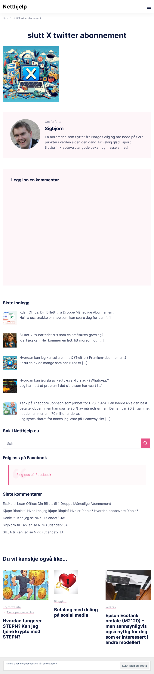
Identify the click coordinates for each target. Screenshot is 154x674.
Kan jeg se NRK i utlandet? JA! (41, 518)
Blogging (60, 601)
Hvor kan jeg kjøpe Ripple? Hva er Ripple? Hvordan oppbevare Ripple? (82, 511)
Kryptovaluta (12, 607)
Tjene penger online (20, 612)
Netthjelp (15, 6)
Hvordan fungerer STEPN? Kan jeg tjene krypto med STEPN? (22, 629)
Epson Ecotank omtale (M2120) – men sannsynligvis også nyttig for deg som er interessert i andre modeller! (127, 629)
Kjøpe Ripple (13, 511)
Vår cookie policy (48, 663)
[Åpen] (149, 7)
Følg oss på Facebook (25, 457)
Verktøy (111, 607)
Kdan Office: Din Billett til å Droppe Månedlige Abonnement (64, 504)
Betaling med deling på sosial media (76, 612)
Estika (7, 504)
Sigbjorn (9, 525)
